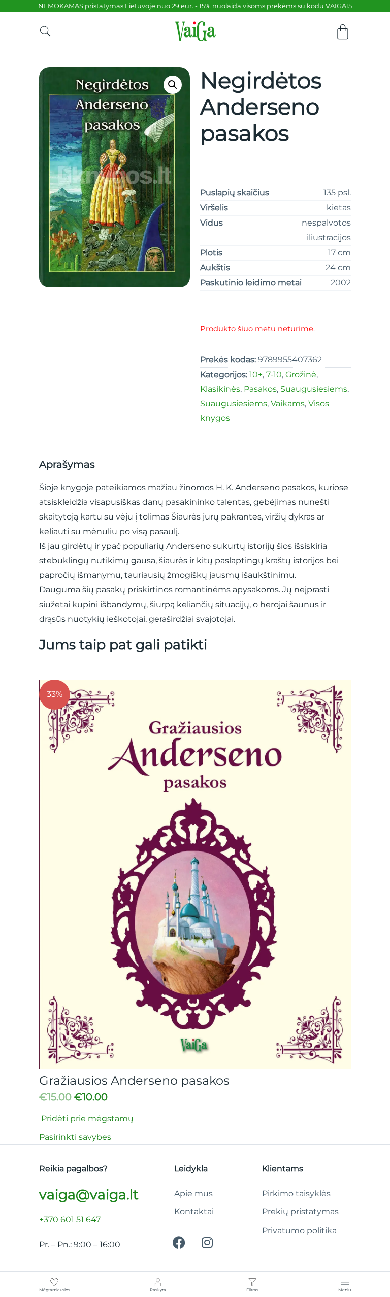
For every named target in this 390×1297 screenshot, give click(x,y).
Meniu (344, 1289)
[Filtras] (252, 1282)
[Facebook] (179, 1242)
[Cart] (343, 32)
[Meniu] (345, 1282)
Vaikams (288, 404)
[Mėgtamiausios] (54, 1282)
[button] (173, 85)
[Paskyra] (158, 1282)
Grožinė (300, 374)
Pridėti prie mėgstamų (86, 1118)
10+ (256, 374)
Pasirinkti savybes (75, 1137)
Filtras (252, 1289)
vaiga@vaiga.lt (89, 1194)
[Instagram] (207, 1242)
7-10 (274, 374)
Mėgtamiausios (54, 1289)
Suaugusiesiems (313, 389)
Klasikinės (220, 389)
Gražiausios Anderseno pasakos (134, 1080)
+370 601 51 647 (70, 1220)
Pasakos (260, 389)
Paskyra (158, 1289)
